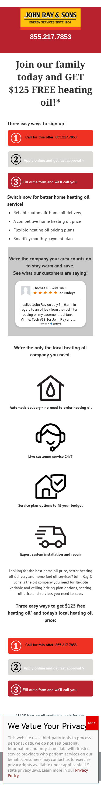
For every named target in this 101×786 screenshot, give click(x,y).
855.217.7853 (50, 37)
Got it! (92, 723)
